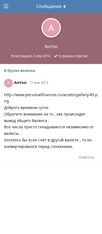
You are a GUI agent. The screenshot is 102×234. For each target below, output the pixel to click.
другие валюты (21, 70)
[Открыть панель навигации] (5, 6)
